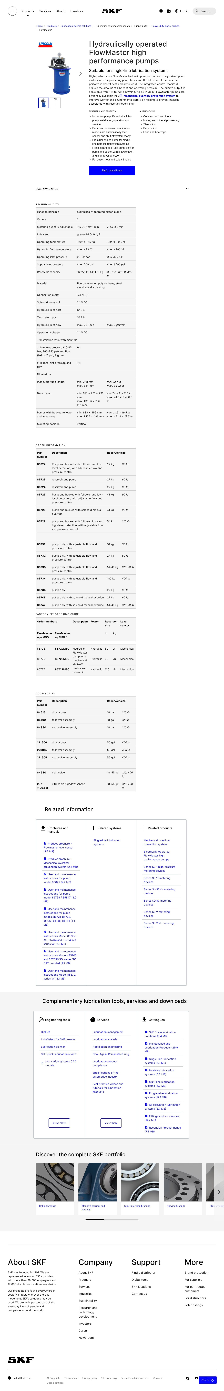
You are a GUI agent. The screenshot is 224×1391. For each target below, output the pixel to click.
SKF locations (141, 1286)
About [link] (60, 11)
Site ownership (109, 1378)
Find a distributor (112, 170)
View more (59, 1122)
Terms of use (71, 1378)
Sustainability (88, 1300)
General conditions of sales (135, 1378)
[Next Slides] (80, 74)
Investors (85, 1323)
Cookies (157, 1378)
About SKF (86, 1272)
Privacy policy (89, 1378)
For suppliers (193, 1279)
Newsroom (86, 1337)
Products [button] (28, 11)
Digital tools (140, 1279)
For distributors (195, 1298)
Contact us (139, 1293)
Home (39, 26)
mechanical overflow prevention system (149, 95)
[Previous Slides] (41, 74)
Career (83, 1330)
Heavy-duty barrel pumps (165, 26)
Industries (85, 1293)
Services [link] (45, 11)
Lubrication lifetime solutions (76, 26)
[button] (161, 11)
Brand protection (196, 1272)
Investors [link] (76, 11)
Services (84, 1286)
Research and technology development (88, 1312)
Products (52, 26)
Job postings (194, 1305)
